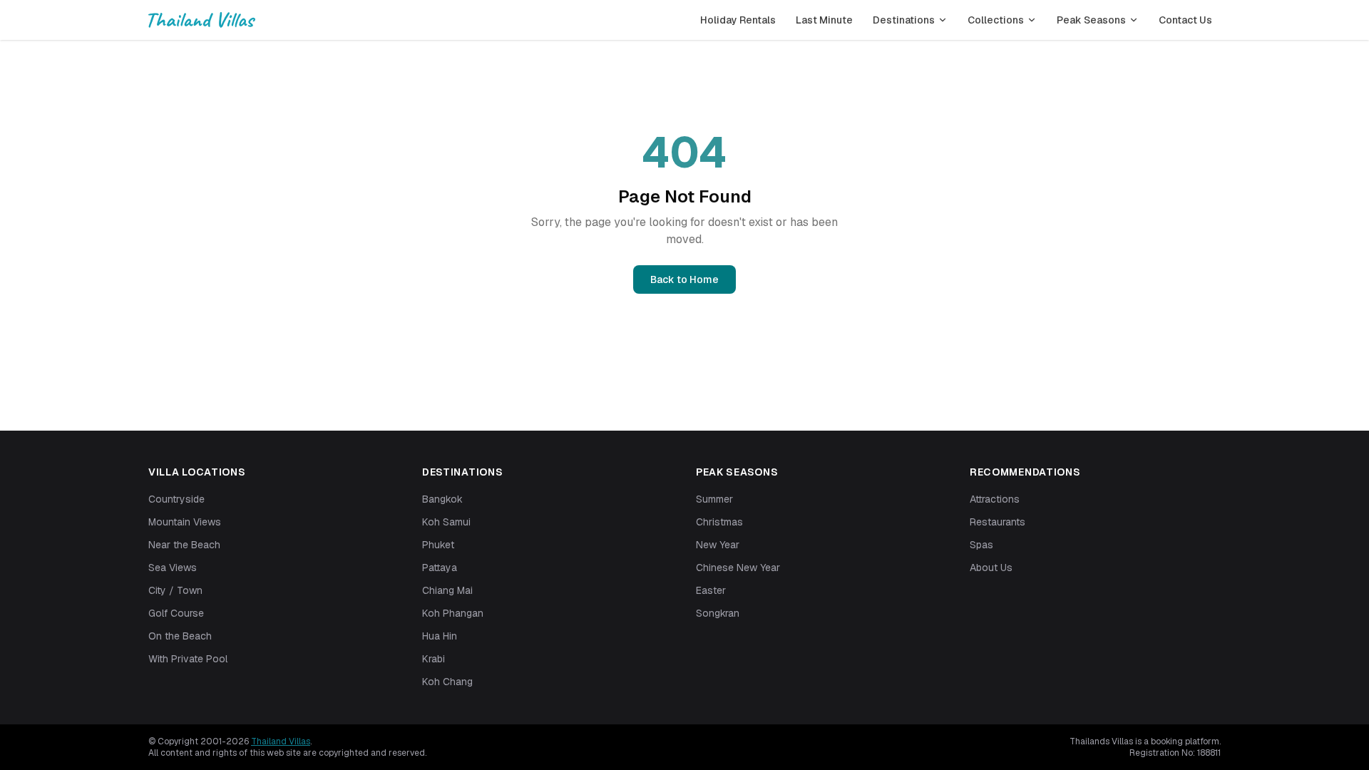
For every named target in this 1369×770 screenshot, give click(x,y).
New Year (717, 544)
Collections (996, 20)
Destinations (904, 20)
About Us (991, 567)
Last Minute (824, 20)
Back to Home (684, 279)
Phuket (438, 544)
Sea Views (172, 567)
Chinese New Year (738, 567)
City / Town (175, 590)
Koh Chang (447, 681)
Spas (981, 544)
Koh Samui (446, 521)
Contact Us (1185, 20)
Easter (711, 590)
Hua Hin (439, 636)
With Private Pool (187, 658)
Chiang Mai (447, 590)
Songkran (717, 613)
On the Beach (180, 636)
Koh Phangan (452, 613)
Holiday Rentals (738, 20)
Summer (714, 499)
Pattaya (439, 567)
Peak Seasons (1091, 20)
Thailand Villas (280, 741)
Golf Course (176, 613)
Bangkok (442, 499)
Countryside (176, 499)
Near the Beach (184, 544)
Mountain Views (184, 521)
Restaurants (997, 521)
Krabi (433, 658)
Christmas (719, 521)
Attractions (995, 499)
